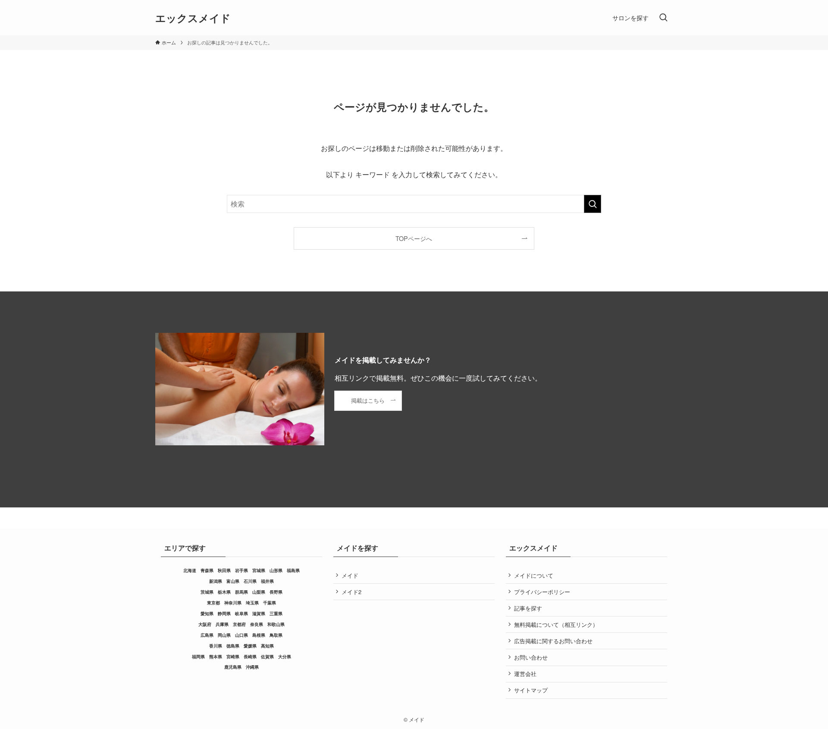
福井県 (267, 581)
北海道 (189, 570)
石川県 (250, 581)
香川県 (215, 646)
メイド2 (351, 592)
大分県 (284, 657)
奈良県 (256, 624)
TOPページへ (413, 238)
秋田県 (224, 570)
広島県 (207, 635)
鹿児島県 (233, 667)
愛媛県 (250, 646)
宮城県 (258, 570)
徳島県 (232, 646)
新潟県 (215, 581)
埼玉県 (252, 603)
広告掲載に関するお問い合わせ (553, 641)
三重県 (276, 613)
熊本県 (215, 657)
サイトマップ (531, 690)
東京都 (213, 603)
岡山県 (224, 635)
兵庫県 (222, 624)
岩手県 (241, 570)
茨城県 (207, 592)
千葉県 (269, 603)
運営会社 (525, 674)
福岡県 (198, 657)
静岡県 (224, 613)
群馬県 (241, 592)
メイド (350, 575)
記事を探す (528, 608)
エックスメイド (193, 18)
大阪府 (204, 624)
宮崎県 (232, 657)
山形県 (276, 570)
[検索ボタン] (663, 17)
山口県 (241, 635)
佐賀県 (267, 657)
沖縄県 (252, 667)
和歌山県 (276, 624)
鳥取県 (276, 635)
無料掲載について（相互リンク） (556, 624)
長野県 (276, 592)
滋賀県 (258, 613)
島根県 (258, 635)
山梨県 (258, 592)
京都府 (239, 624)
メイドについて (533, 575)
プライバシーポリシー (542, 592)
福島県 (293, 570)
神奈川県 (233, 603)
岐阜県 (241, 613)
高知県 (267, 646)
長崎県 (250, 657)
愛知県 (207, 613)
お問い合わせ (531, 657)
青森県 (207, 570)
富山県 (232, 581)
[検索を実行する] (592, 204)
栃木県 (224, 592)
